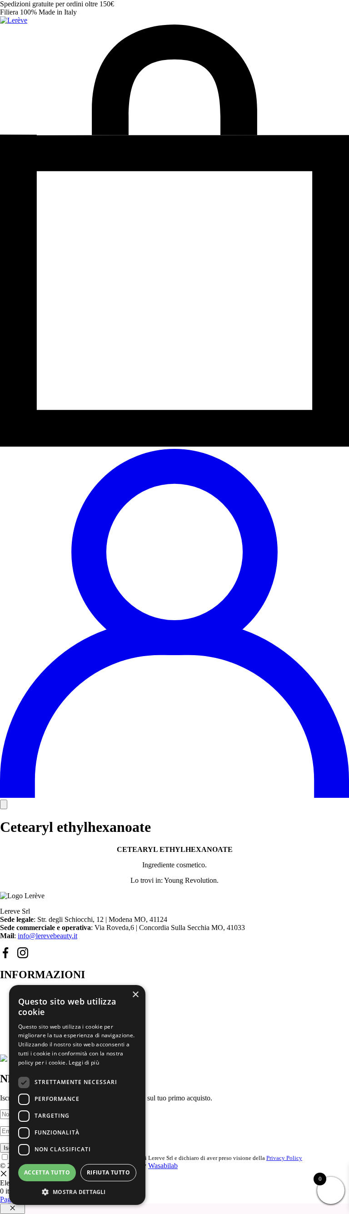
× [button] (135, 994)
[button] (77, 1191)
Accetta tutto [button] (47, 1172)
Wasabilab (163, 1165)
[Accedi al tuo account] (174, 795)
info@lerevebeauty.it (47, 936)
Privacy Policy (284, 1157)
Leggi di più (84, 1062)
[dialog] (77, 1095)
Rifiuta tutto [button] (108, 1172)
